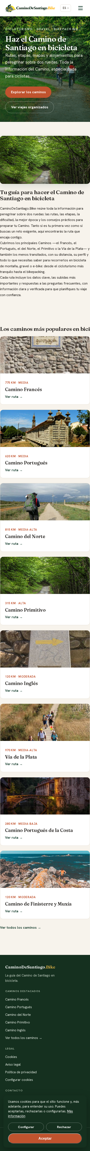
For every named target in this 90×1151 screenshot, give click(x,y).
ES (64, 8)
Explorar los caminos (28, 92)
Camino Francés (17, 999)
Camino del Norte (18, 1015)
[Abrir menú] (80, 8)
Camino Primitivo (17, 1022)
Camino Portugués (18, 1007)
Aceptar (45, 1138)
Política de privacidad (21, 1072)
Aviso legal (13, 1064)
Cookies (11, 1057)
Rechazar (64, 1127)
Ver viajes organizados (29, 107)
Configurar (26, 1127)
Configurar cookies (19, 1080)
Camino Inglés (15, 1030)
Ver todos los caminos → (20, 927)
